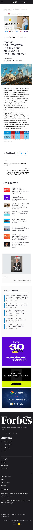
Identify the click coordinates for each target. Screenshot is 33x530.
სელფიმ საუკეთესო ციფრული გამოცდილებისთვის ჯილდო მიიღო (20, 213)
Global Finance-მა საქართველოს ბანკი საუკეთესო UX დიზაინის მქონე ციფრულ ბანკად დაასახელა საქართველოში (17, 297)
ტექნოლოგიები (6, 476)
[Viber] (17, 433)
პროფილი (4, 468)
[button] (2, 2)
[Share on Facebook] (17, 153)
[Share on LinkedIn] (25, 153)
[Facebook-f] (2, 433)
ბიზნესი (3, 462)
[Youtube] (9, 433)
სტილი (3, 479)
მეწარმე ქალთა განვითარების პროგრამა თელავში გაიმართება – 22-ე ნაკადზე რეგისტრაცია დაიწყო (17, 312)
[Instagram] (6, 433)
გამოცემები (4, 485)
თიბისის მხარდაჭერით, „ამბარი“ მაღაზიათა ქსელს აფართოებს (19, 221)
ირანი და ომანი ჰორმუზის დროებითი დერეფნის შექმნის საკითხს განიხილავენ (20, 229)
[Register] (26, 2)
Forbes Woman (5, 482)
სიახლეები (4, 459)
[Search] (23, 2)
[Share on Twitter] (21, 153)
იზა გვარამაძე (8, 58)
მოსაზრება (4, 465)
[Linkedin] (13, 433)
